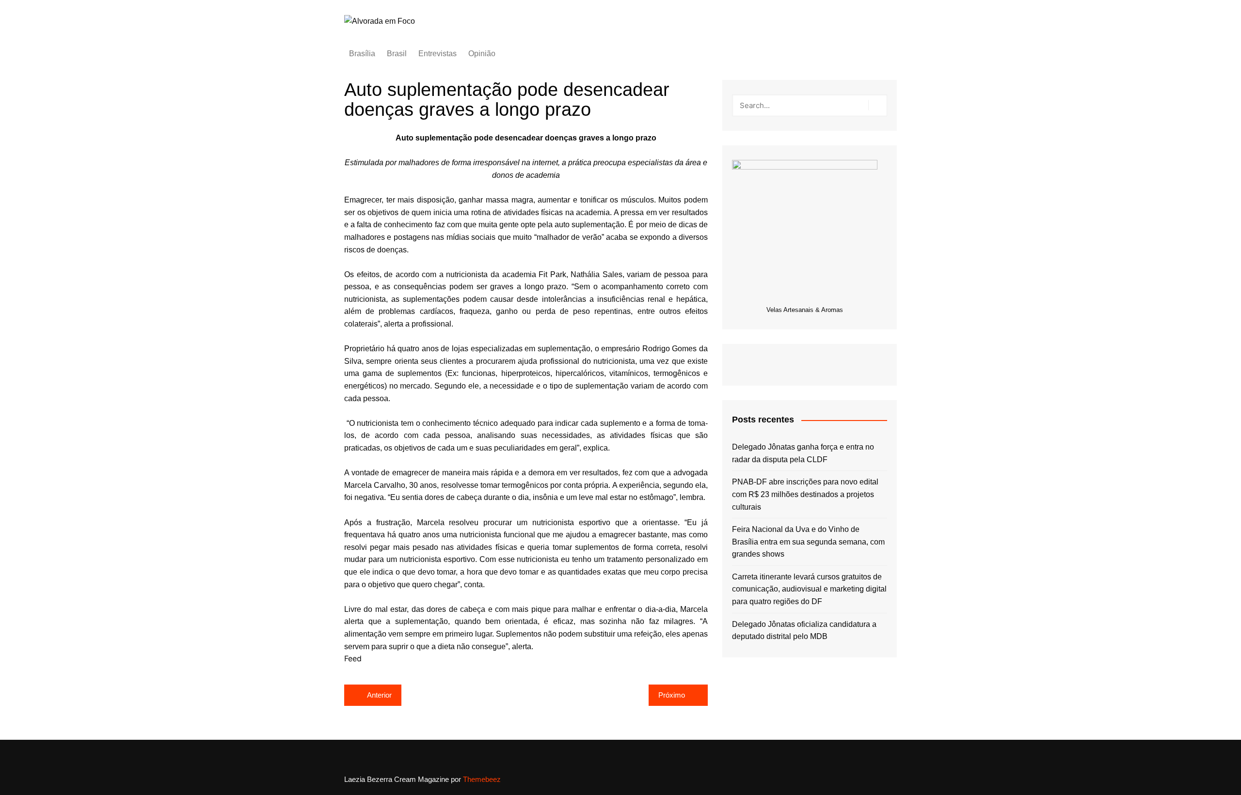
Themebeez (482, 779)
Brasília (362, 53)
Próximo (671, 695)
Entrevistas (437, 53)
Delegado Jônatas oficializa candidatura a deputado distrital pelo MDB (804, 630)
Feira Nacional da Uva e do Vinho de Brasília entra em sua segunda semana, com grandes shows (808, 541)
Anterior (379, 695)
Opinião (481, 53)
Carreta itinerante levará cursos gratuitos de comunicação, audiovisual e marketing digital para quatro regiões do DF (809, 589)
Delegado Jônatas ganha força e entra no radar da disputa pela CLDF (803, 453)
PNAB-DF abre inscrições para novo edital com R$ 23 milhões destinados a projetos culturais (805, 494)
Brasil (397, 53)
